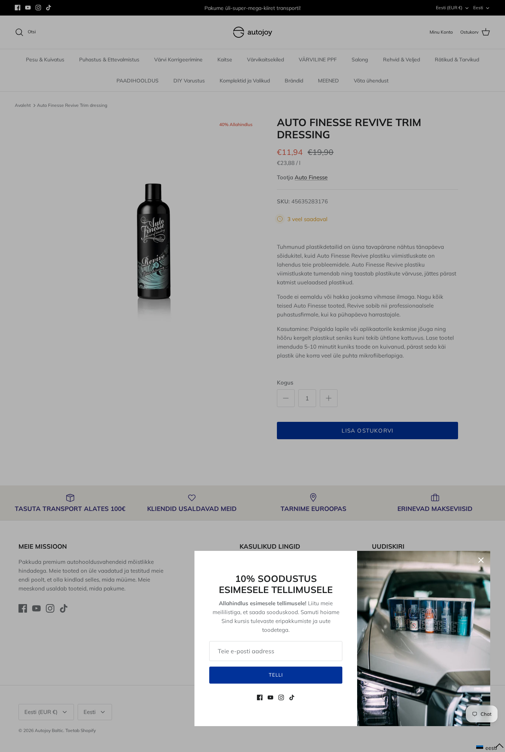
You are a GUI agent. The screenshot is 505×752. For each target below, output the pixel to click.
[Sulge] (481, 560)
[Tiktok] (292, 697)
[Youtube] (270, 697)
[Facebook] (259, 697)
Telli (276, 675)
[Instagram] (281, 697)
